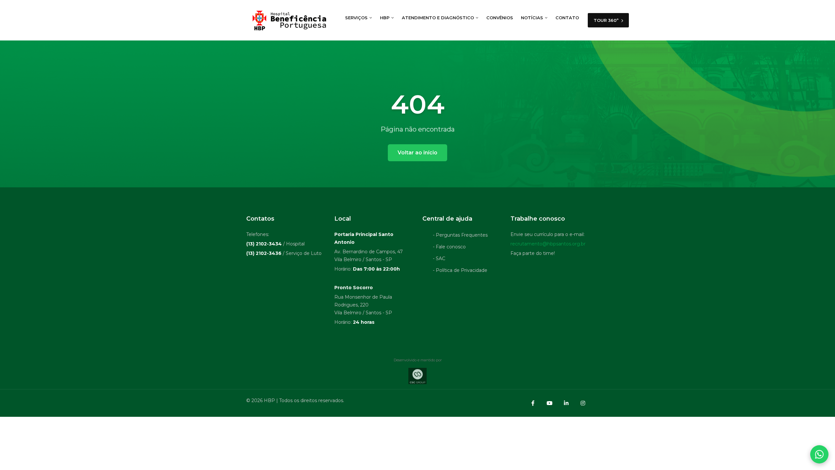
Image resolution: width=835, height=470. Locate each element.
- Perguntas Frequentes (460, 235)
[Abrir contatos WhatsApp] (819, 454)
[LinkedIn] (566, 403)
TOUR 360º (607, 20)
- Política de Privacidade (460, 270)
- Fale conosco (449, 247)
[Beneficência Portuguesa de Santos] (288, 20)
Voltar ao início (417, 152)
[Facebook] (533, 403)
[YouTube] (549, 403)
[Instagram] (583, 403)
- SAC (439, 258)
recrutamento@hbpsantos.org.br (547, 244)
